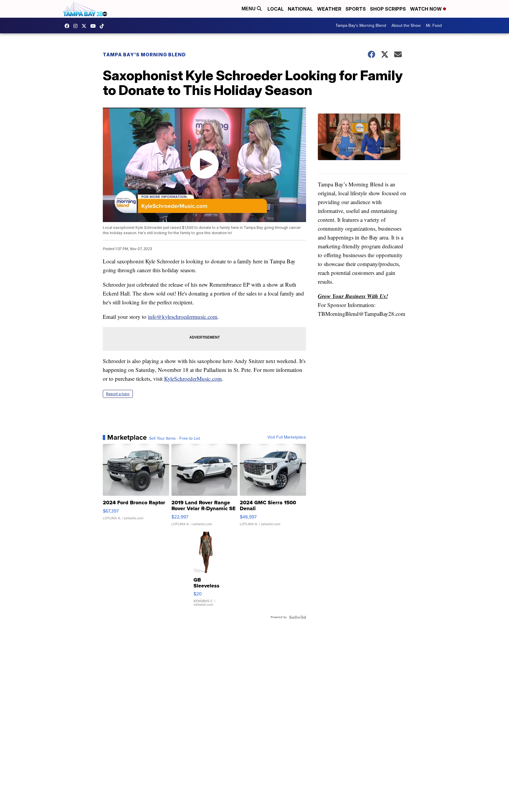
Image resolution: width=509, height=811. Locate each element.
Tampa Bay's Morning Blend (361, 25)
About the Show (406, 25)
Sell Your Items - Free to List (174, 438)
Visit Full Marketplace (286, 437)
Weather (329, 9)
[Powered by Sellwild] (297, 617)
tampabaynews (68, 26)
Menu (249, 8)
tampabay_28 (76, 26)
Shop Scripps (388, 9)
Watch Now (426, 9)
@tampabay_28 (103, 26)
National (300, 9)
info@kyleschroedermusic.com (182, 316)
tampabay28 (85, 26)
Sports (356, 9)
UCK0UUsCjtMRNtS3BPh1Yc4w (94, 26)
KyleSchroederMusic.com (193, 378)
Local (275, 9)
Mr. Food (434, 25)
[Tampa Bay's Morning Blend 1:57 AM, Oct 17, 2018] (362, 144)
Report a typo (118, 394)
